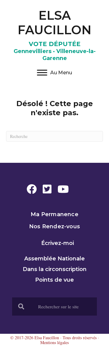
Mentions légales (54, 342)
